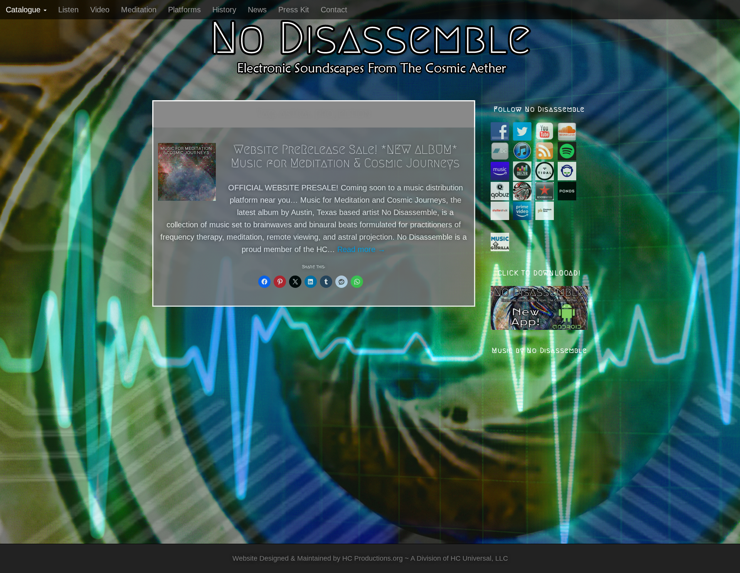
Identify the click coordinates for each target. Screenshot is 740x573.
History (224, 9)
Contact (334, 9)
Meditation (138, 9)
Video (99, 9)
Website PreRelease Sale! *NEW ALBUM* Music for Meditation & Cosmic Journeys (345, 156)
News (257, 9)
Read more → (361, 249)
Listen (68, 9)
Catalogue (24, 9)
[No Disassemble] (370, 46)
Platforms (184, 9)
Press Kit (293, 9)
